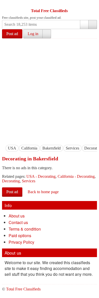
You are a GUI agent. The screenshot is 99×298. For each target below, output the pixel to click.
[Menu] (6, 4)
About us (17, 216)
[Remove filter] (16, 148)
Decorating (11, 181)
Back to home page (43, 192)
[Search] (92, 24)
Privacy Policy (21, 242)
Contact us (18, 222)
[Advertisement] (49, 90)
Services (28, 181)
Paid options (20, 235)
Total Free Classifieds (49, 11)
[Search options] (84, 24)
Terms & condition (25, 229)
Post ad (12, 34)
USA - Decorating (41, 176)
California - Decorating (76, 176)
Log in (33, 34)
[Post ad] (16, 4)
